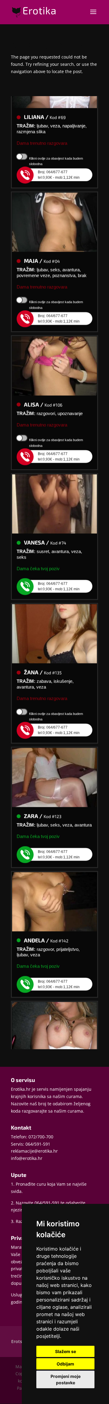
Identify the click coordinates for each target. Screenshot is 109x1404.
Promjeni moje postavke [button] (66, 1379)
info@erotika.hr (26, 1158)
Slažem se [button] (65, 1351)
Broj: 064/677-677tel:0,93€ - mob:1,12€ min (59, 169)
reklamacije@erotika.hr (34, 1151)
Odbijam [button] (65, 1363)
